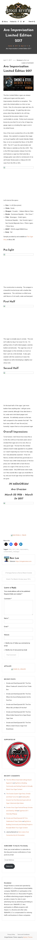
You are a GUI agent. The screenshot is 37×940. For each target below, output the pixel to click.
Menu (6, 21)
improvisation (24, 549)
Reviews (19, 60)
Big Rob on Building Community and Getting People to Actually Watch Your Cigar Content (19, 786)
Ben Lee (26, 60)
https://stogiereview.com (23, 561)
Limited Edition (8, 551)
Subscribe (9, 866)
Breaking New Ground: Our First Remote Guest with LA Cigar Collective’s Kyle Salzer (18, 800)
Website (6, 635)
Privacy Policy (11, 934)
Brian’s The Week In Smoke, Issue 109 (18, 579)
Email (6, 626)
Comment (8, 599)
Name (6, 618)
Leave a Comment (28, 63)
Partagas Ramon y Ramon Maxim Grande (19, 573)
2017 (14, 549)
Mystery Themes (27, 937)
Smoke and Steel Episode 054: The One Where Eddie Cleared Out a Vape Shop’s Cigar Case (18, 715)
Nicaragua (16, 551)
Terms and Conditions (23, 934)
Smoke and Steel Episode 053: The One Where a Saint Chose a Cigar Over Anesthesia (18, 726)
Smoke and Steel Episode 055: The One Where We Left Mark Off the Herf (18, 706)
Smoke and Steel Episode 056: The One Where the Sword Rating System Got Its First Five (18, 697)
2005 (10, 549)
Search (31, 21)
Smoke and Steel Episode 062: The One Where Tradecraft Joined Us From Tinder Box (19, 686)
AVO (17, 549)
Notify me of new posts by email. (16, 650)
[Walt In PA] (18, 754)
